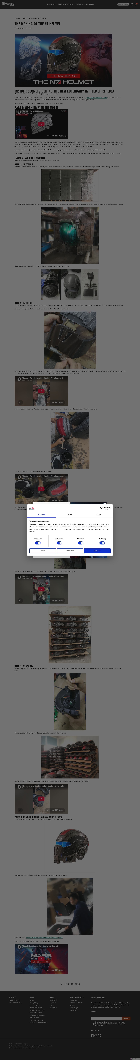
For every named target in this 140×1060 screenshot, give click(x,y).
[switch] (59, 542)
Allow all (97, 551)
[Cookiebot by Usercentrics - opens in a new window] (102, 508)
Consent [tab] (41, 515)
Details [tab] (70, 515)
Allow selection (70, 551)
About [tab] (98, 515)
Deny (43, 551)
